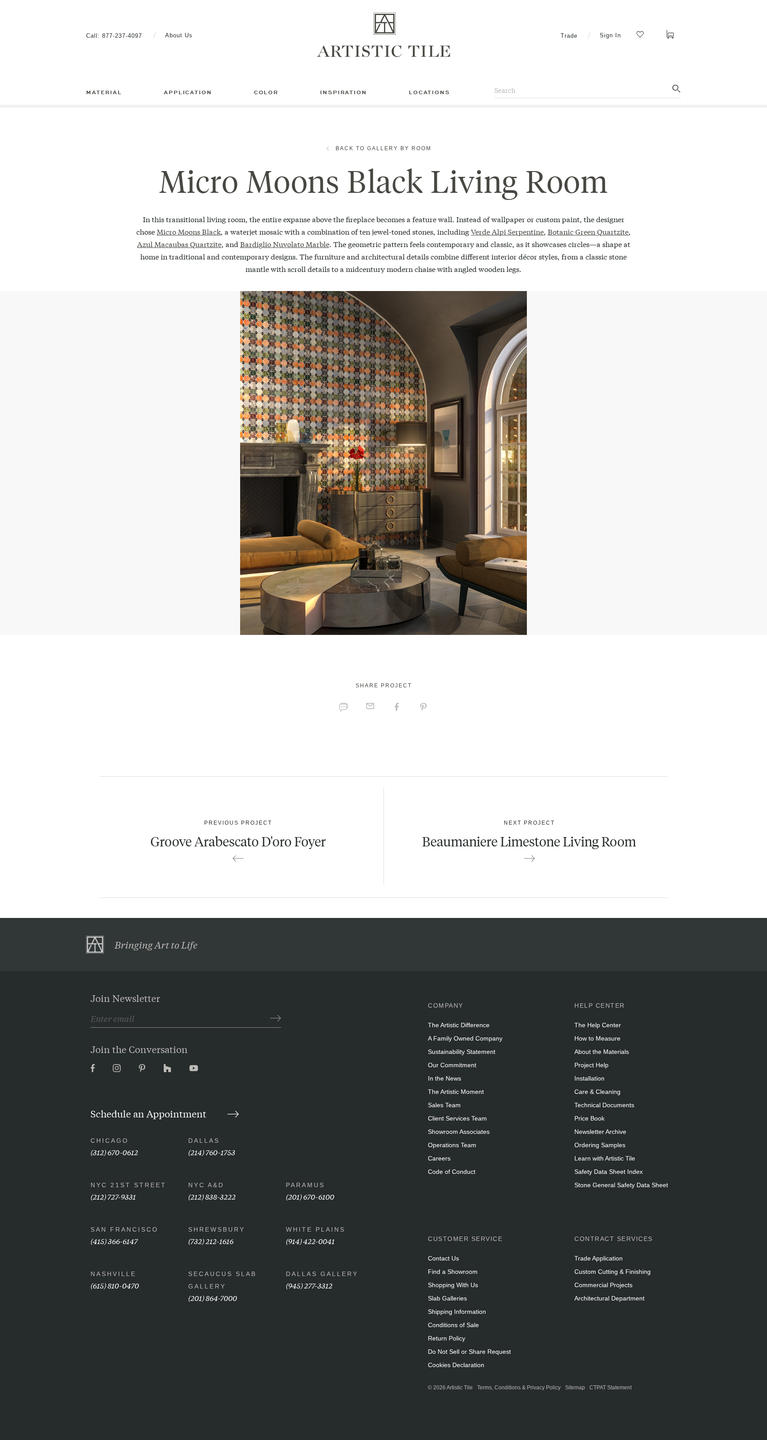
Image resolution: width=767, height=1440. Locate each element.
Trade (569, 35)
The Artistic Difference (459, 1025)
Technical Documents (604, 1105)
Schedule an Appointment (150, 1113)
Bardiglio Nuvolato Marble (284, 244)
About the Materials (601, 1051)
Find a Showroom (453, 1271)
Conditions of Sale (453, 1324)
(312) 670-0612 (114, 1152)
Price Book (589, 1118)
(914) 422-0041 (310, 1241)
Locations (429, 92)
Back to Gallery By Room (383, 148)
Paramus (305, 1185)
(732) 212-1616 (210, 1241)
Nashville (113, 1273)
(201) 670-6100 (310, 1196)
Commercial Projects (603, 1284)
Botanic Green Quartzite (588, 231)
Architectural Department (609, 1298)
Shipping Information (457, 1311)
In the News (444, 1078)
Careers (439, 1158)
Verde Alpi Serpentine (507, 231)
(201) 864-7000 (212, 1297)
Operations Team (452, 1145)
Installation (589, 1078)
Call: (114, 35)
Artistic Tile (460, 1387)
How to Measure (597, 1038)
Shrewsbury (216, 1229)
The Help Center (597, 1025)
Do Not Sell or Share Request (469, 1351)
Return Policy (446, 1338)
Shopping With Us (453, 1284)
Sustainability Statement (461, 1051)
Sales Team (444, 1105)
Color (266, 92)
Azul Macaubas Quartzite (179, 244)
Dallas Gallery (322, 1273)
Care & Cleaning (597, 1091)
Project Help (591, 1065)
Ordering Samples (599, 1145)
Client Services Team (457, 1118)
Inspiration (343, 92)
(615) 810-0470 (115, 1285)
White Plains (315, 1229)
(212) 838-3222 (212, 1196)
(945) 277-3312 (309, 1285)
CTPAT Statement (610, 1387)
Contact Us (443, 1258)
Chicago (110, 1140)
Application (188, 92)
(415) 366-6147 (114, 1241)
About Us (179, 35)
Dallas (204, 1140)
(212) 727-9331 (113, 1196)
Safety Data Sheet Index (608, 1171)
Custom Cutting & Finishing (612, 1271)
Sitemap (575, 1387)
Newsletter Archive (600, 1131)
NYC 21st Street (128, 1185)
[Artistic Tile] (383, 35)
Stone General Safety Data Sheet (621, 1185)
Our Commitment (452, 1065)
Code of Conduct (451, 1171)
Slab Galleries (447, 1298)
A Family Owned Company (465, 1038)
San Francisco (124, 1229)
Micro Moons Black (189, 231)
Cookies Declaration (456, 1364)
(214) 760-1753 (211, 1152)
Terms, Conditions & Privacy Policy (519, 1387)
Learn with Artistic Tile (604, 1158)
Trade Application (598, 1258)
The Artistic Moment (456, 1091)
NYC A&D (206, 1185)
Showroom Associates (459, 1131)
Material (104, 92)
